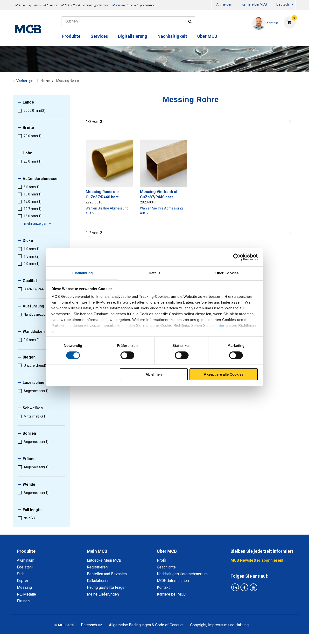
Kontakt (163, 587)
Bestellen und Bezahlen (107, 574)
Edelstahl (25, 567)
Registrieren (97, 567)
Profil (161, 560)
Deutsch (282, 4)
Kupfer (22, 580)
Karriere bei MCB (254, 4)
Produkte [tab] (26, 551)
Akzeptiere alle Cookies (223, 374)
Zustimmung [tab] (82, 273)
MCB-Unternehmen (173, 580)
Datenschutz (91, 625)
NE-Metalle (26, 594)
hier (221, 325)
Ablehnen (154, 374)
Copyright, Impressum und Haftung (219, 625)
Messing (24, 587)
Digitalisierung (132, 36)
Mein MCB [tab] (97, 551)
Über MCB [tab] (167, 551)
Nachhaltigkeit (172, 36)
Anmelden (224, 4)
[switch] (127, 355)
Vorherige (24, 81)
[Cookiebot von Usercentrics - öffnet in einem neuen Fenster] (237, 257)
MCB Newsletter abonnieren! (257, 560)
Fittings (23, 601)
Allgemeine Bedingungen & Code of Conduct (146, 625)
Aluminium (25, 560)
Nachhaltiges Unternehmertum (182, 574)
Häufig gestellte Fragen (106, 587)
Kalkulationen (98, 580)
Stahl (21, 574)
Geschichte (166, 567)
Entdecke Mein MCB (104, 560)
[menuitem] (224, 5)
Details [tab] (155, 273)
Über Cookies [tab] (227, 273)
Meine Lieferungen (103, 594)
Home (45, 81)
